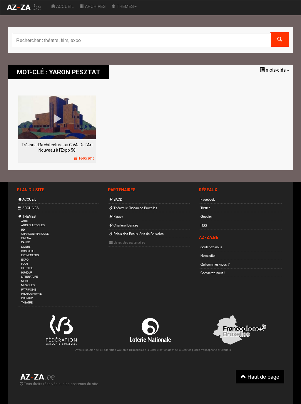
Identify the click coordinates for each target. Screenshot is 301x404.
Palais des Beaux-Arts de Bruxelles (138, 233)
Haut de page (262, 376)
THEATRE (27, 302)
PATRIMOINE (28, 289)
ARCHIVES (95, 6)
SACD (117, 199)
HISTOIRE (27, 268)
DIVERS (26, 247)
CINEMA (26, 238)
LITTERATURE (29, 277)
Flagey (118, 216)
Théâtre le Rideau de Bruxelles (135, 207)
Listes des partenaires (129, 242)
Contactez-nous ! (212, 272)
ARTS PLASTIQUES (33, 225)
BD (23, 230)
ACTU (24, 221)
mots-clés (276, 69)
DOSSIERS (27, 251)
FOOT (24, 264)
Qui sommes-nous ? (215, 264)
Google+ (206, 216)
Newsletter (208, 255)
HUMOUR (26, 272)
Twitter (205, 207)
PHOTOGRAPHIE (31, 294)
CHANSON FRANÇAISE (35, 234)
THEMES (125, 6)
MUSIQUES (28, 285)
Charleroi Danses (125, 225)
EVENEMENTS (30, 255)
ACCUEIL (64, 6)
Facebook (207, 199)
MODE (25, 281)
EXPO (25, 259)
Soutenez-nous (211, 246)
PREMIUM (27, 298)
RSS (203, 225)
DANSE (25, 242)
